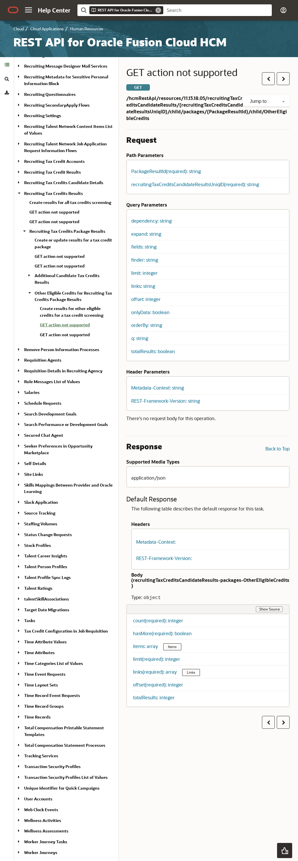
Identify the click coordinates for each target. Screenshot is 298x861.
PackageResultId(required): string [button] (166, 171)
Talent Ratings (38, 588)
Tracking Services (41, 755)
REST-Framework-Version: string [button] (165, 401)
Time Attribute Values (45, 642)
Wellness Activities (42, 820)
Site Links (33, 474)
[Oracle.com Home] (13, 10)
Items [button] (172, 646)
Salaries (32, 392)
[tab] (7, 65)
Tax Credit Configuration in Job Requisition (66, 631)
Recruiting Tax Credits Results (53, 193)
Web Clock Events (41, 809)
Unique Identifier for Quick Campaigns (62, 788)
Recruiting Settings (42, 115)
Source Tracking (39, 513)
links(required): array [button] (155, 672)
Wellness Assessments (46, 831)
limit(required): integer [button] (156, 659)
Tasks (29, 620)
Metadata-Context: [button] (156, 542)
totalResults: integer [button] (154, 697)
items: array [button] (146, 646)
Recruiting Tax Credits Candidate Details (63, 182)
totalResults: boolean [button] (153, 351)
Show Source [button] (269, 609)
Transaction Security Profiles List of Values (66, 777)
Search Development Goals (50, 414)
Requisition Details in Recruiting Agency (63, 371)
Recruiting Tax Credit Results (52, 172)
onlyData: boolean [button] (150, 312)
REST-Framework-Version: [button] (164, 558)
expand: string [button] (146, 234)
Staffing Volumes (40, 524)
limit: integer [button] (144, 273)
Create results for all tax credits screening (70, 202)
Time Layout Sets (41, 685)
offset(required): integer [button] (158, 685)
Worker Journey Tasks (45, 841)
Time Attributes (39, 652)
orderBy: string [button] (146, 325)
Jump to (259, 101)
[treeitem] (77, 326)
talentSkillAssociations (46, 599)
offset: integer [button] (146, 299)
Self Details (35, 463)
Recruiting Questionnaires (50, 94)
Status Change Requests (48, 534)
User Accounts (38, 799)
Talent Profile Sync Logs (47, 577)
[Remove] (158, 10)
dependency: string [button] (151, 221)
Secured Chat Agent (43, 435)
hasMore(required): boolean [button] (162, 633)
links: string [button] (143, 286)
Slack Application (41, 502)
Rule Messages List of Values (52, 381)
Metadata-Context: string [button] (157, 388)
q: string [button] (139, 338)
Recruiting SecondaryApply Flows (57, 105)
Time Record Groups (44, 706)
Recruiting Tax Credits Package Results (67, 231)
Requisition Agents (42, 360)
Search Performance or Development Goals (66, 424)
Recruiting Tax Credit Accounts (54, 161)
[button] (28, 9)
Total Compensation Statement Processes (64, 745)
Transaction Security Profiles (52, 766)
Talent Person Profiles (45, 566)
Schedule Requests (42, 403)
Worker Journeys (40, 852)
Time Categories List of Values (53, 663)
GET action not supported (54, 212)
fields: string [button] (144, 247)
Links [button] (191, 672)
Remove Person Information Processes (61, 349)
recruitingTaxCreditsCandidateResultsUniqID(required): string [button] (195, 184)
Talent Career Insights (45, 556)
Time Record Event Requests (52, 695)
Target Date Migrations (46, 609)
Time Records (37, 717)
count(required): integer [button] (158, 620)
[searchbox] (217, 10)
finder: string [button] (144, 260)
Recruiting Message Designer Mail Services (65, 66)
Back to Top (277, 449)
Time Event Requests (44, 674)
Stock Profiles (37, 545)
